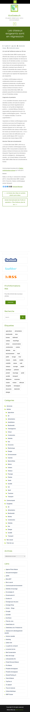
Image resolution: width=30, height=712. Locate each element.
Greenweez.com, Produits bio (14, 627)
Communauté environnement (14, 585)
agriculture (9, 331)
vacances (17, 379)
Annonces (9, 406)
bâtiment (15, 337)
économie (8, 389)
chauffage (16, 340)
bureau (8, 337)
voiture (14, 382)
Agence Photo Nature (12, 569)
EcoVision (8, 618)
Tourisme (10, 493)
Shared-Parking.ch (11, 675)
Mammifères (11, 461)
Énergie (10, 451)
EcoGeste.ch (14, 15)
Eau (9, 441)
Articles (9, 409)
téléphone (8, 379)
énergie (8, 392)
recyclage (15, 373)
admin (14, 46)
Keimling (8, 639)
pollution (16, 369)
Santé (9, 480)
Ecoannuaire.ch (10, 595)
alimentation (18, 331)
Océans (10, 467)
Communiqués (11, 500)
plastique (8, 369)
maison (8, 360)
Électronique (11, 448)
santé (22, 373)
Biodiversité (22, 46)
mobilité (8, 363)
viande (8, 382)
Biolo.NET (8, 579)
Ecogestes (9, 503)
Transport (10, 496)
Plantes (10, 477)
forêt (18, 353)
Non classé (10, 540)
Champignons (12, 428)
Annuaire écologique (11, 572)
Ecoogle (8, 611)
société (8, 376)
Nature (10, 464)
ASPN (7, 576)
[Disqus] (15, 229)
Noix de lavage (10, 655)
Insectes (10, 458)
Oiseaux (4, 48)
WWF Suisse (9, 694)
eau (14, 350)
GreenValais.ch (10, 624)
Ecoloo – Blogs (10, 608)
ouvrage (15, 366)
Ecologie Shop (10, 605)
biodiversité (12, 48)
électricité (17, 389)
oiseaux (17, 48)
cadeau (8, 340)
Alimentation (11, 419)
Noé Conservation (11, 652)
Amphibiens (11, 422)
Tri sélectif (9, 685)
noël (21, 363)
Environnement (12, 454)
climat (7, 344)
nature (15, 363)
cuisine (18, 347)
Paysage (10, 474)
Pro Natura (9, 665)
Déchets (10, 438)
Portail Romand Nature (12, 662)
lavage (14, 357)
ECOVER (8, 614)
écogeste (8, 386)
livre (20, 357)
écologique (17, 386)
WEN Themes (19, 710)
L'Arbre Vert (9, 642)
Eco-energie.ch (10, 592)
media (14, 360)
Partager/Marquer (17, 186)
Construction (11, 435)
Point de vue (10, 543)
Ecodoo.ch (9, 598)
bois (16, 334)
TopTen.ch (9, 681)
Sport (9, 490)
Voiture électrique (11, 691)
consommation (16, 344)
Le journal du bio (10, 649)
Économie (10, 445)
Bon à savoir (9, 582)
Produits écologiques (12, 668)
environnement (10, 353)
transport (15, 376)
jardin (7, 357)
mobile (21, 360)
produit (8, 373)
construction (9, 347)
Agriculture (11, 412)
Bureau (10, 516)
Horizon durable (10, 636)
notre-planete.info (11, 659)
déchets (8, 350)
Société (10, 483)
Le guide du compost (12, 646)
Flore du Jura (9, 621)
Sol (9, 487)
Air (8, 416)
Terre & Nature (10, 678)
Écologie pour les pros (12, 602)
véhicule (21, 382)
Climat (10, 432)
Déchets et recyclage (11, 589)
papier (22, 366)
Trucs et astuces (10, 688)
